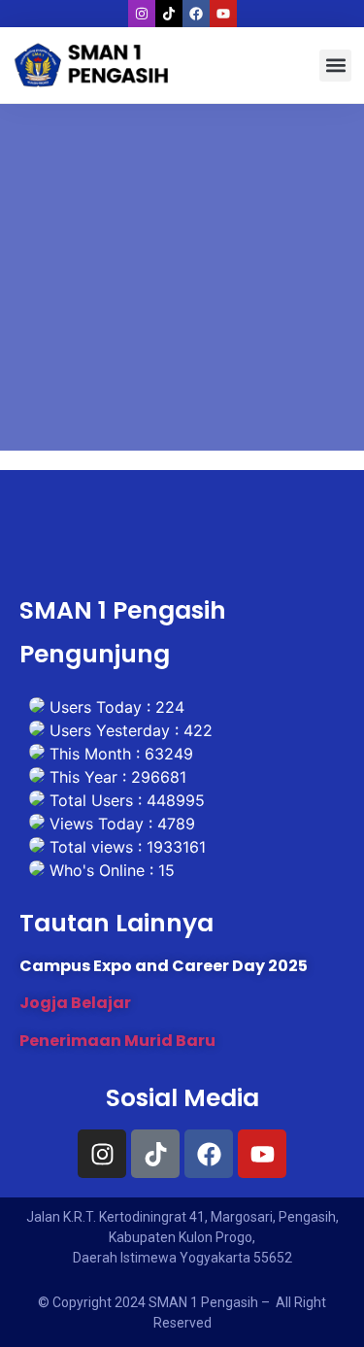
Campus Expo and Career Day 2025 (163, 966)
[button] (335, 66)
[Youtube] (223, 13)
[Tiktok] (168, 13)
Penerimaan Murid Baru (117, 1040)
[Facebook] (196, 13)
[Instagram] (141, 13)
